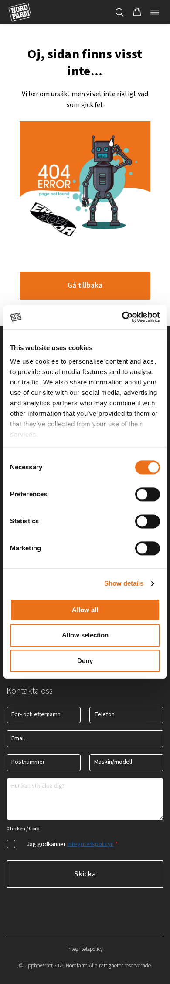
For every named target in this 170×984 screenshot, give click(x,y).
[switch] (147, 494)
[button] (137, 12)
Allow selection (85, 635)
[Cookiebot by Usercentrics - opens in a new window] (122, 317)
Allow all (85, 609)
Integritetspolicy (85, 949)
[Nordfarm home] (20, 12)
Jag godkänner (72, 844)
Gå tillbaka (85, 285)
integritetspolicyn (90, 844)
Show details (123, 583)
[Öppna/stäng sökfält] (119, 12)
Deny (85, 660)
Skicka (85, 874)
